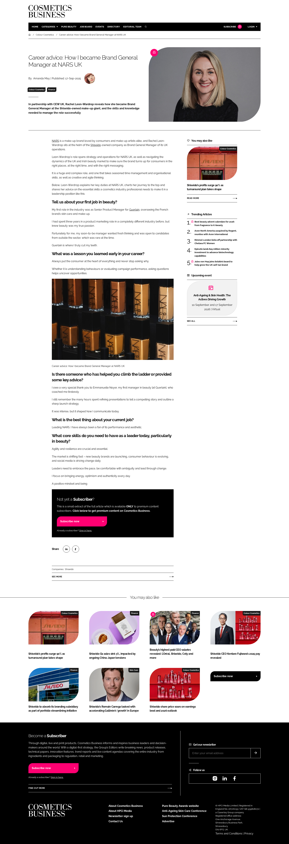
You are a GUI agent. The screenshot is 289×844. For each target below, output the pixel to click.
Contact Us (116, 821)
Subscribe (230, 26)
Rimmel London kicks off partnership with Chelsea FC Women (216, 241)
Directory (113, 26)
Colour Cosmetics (36, 90)
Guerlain (134, 209)
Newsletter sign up (121, 816)
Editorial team (132, 26)
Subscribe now (69, 521)
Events (99, 26)
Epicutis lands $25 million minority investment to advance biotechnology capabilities (214, 252)
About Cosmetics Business (126, 806)
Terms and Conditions (228, 833)
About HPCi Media (120, 811)
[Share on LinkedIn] (66, 549)
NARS (55, 140)
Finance (51, 90)
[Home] (29, 34)
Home (35, 26)
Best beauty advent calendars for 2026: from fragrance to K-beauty (215, 223)
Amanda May (41, 78)
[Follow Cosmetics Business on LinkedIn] (224, 779)
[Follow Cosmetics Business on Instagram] (215, 779)
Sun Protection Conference (179, 816)
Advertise (168, 821)
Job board (86, 26)
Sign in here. (85, 530)
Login (251, 26)
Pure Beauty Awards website (180, 806)
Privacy (248, 833)
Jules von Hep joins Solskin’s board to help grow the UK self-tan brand (213, 263)
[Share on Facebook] (75, 549)
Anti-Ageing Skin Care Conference (184, 811)
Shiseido (95, 145)
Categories (48, 26)
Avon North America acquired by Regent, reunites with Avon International (216, 232)
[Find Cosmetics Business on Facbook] (234, 779)
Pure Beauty (68, 26)
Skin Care (134, 670)
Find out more (36, 788)
